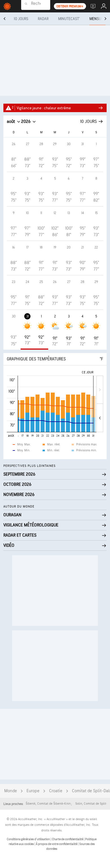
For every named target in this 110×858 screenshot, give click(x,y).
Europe (33, 791)
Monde (10, 791)
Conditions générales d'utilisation (28, 839)
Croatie (55, 791)
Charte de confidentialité (68, 839)
